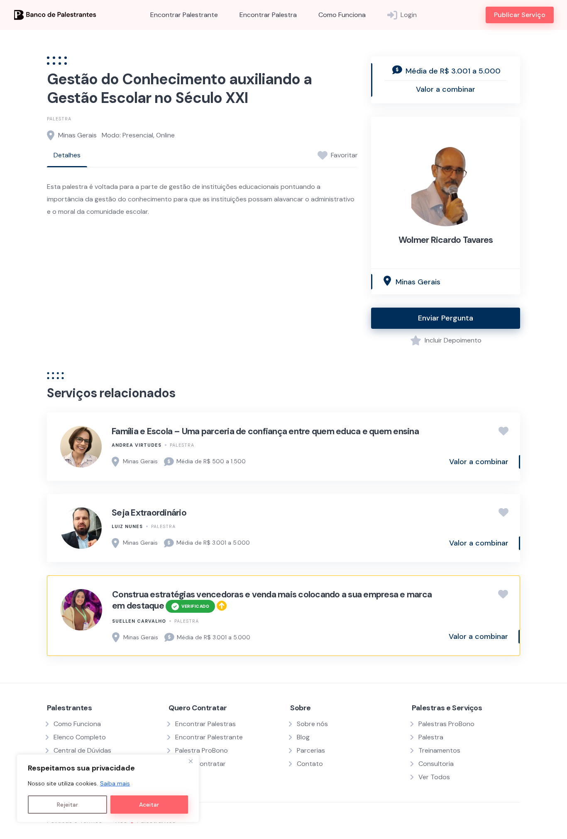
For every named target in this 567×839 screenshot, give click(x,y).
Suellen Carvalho (139, 621)
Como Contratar (200, 763)
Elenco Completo (80, 737)
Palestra (59, 119)
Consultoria (436, 763)
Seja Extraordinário (149, 513)
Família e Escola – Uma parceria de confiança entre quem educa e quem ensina (265, 431)
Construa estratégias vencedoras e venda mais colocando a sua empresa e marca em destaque (272, 600)
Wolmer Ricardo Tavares (445, 240)
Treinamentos (439, 750)
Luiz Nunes (127, 526)
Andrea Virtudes (136, 445)
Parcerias (311, 750)
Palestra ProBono (201, 750)
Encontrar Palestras (205, 723)
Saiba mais (115, 783)
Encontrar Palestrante (184, 14)
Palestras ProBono (446, 723)
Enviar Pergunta (445, 318)
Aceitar (149, 804)
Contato (310, 763)
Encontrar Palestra (268, 14)
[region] (108, 788)
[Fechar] (191, 761)
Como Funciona (342, 14)
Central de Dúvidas (82, 750)
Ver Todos (434, 777)
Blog (303, 737)
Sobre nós (312, 723)
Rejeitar (67, 804)
